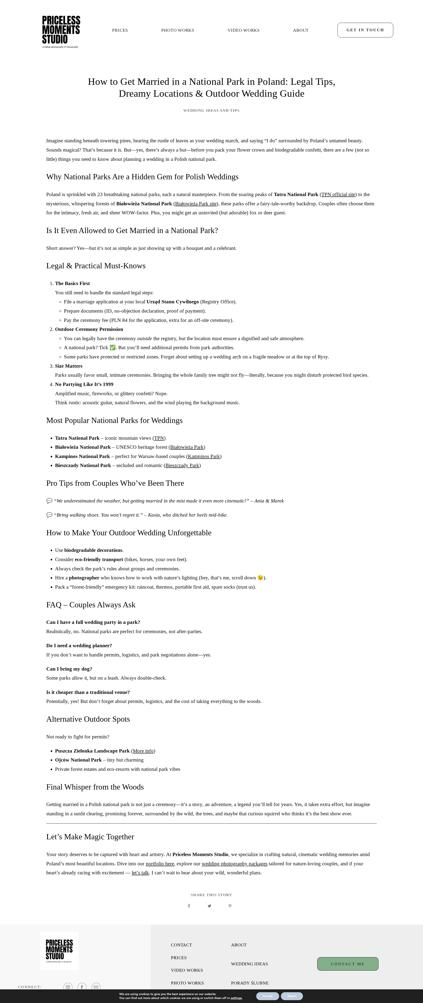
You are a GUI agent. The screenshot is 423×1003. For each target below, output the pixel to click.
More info (143, 751)
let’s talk (140, 872)
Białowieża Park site (196, 203)
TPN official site (338, 194)
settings (236, 998)
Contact (181, 945)
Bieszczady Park (182, 465)
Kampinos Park (204, 456)
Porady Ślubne (250, 983)
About (301, 30)
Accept (268, 996)
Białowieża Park (187, 447)
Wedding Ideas (249, 964)
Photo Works (177, 30)
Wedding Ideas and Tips (211, 110)
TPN (159, 438)
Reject (292, 996)
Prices (120, 30)
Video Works (244, 30)
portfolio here (160, 863)
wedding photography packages (234, 863)
